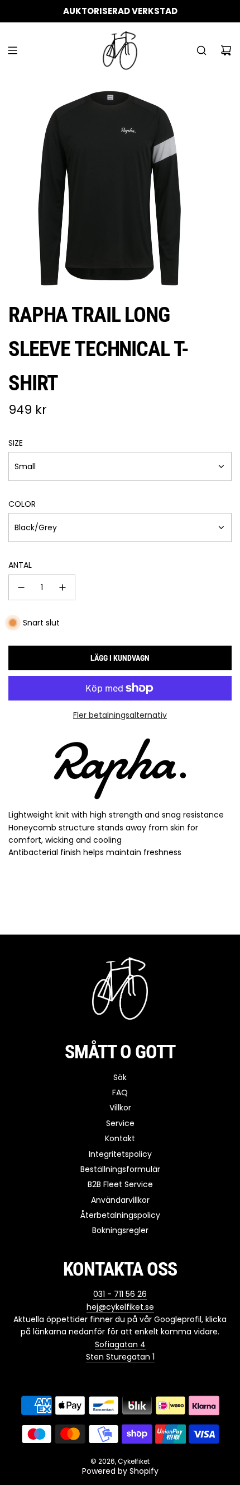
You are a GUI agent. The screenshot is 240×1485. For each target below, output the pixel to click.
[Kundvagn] (226, 50)
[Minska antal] (21, 587)
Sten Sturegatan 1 (120, 1356)
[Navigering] (12, 50)
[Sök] (201, 50)
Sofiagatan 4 (120, 1344)
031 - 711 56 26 (120, 1294)
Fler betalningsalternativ (120, 715)
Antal (20, 565)
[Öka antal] (62, 587)
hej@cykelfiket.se (120, 1307)
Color (22, 504)
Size (15, 443)
